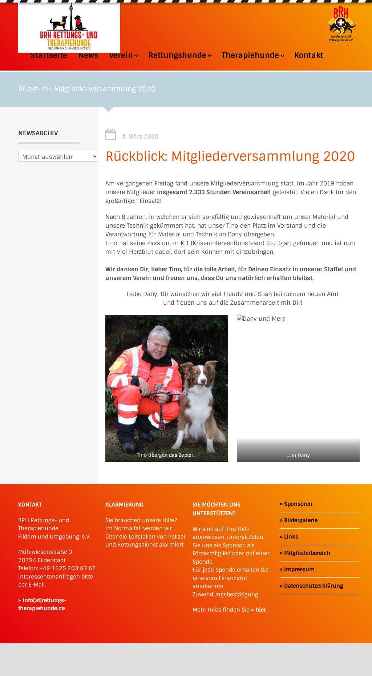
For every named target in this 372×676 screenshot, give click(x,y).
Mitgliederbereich (307, 553)
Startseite (49, 55)
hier (260, 609)
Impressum (299, 569)
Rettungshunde (177, 55)
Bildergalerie (301, 520)
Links (291, 536)
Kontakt (308, 55)
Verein (121, 55)
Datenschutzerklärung (313, 585)
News (88, 55)
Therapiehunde (250, 55)
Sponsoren (298, 504)
